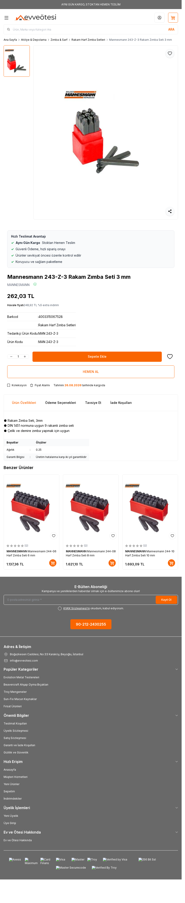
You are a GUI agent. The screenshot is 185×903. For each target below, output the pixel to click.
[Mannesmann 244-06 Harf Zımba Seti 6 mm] (31, 508)
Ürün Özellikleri (24, 403)
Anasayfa (10, 769)
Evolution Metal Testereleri (21, 677)
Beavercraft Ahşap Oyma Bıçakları (26, 684)
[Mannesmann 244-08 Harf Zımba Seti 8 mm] (90, 508)
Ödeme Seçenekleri (60, 403)
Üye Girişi (10, 823)
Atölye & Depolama (33, 39)
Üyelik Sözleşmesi (16, 730)
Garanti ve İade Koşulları (19, 745)
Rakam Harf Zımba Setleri (88, 39)
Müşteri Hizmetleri (16, 777)
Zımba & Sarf (59, 39)
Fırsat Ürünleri (13, 706)
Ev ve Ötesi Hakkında (18, 840)
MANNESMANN (18, 285)
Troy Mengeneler (15, 691)
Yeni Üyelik (11, 815)
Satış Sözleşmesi (15, 738)
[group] (106, 132)
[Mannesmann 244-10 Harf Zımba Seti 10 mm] (150, 508)
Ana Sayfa (10, 39)
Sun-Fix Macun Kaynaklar (20, 699)
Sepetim (9, 791)
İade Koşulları (121, 403)
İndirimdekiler (13, 798)
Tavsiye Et (93, 403)
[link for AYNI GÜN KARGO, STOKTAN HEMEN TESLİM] (91, 4)
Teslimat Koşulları (15, 723)
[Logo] (35, 17)
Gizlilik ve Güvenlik (16, 752)
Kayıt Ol (166, 599)
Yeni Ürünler (11, 784)
